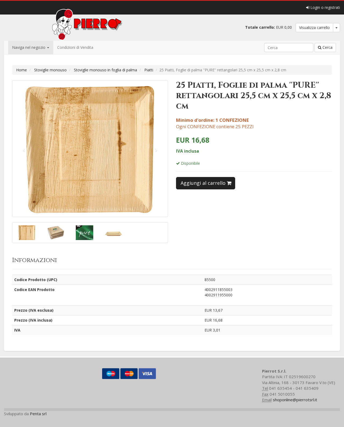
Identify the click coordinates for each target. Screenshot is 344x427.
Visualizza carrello (314, 27)
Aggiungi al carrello (204, 183)
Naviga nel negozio (29, 47)
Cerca (326, 47)
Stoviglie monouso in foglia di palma (105, 69)
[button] (24, 148)
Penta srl (38, 413)
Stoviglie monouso (50, 69)
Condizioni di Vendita (75, 47)
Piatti (148, 69)
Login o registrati (324, 7)
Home (21, 69)
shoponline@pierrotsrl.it (295, 399)
